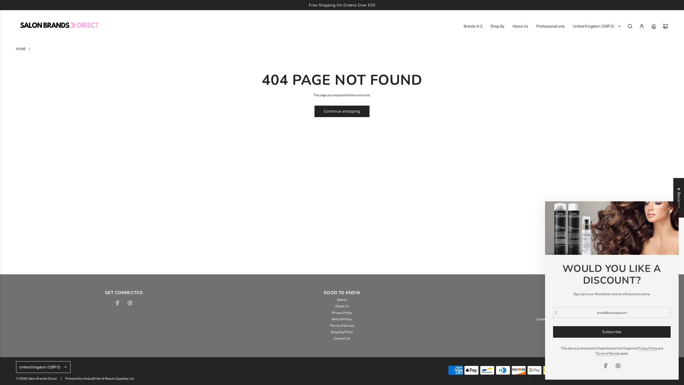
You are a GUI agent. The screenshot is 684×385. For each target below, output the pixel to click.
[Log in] (642, 26)
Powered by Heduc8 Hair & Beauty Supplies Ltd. (99, 378)
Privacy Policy (647, 348)
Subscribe (611, 331)
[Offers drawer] (653, 26)
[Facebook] (117, 303)
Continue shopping (342, 111)
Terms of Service (607, 353)
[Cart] (665, 26)
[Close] (669, 211)
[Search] (630, 26)
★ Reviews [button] (679, 197)
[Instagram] (130, 303)
